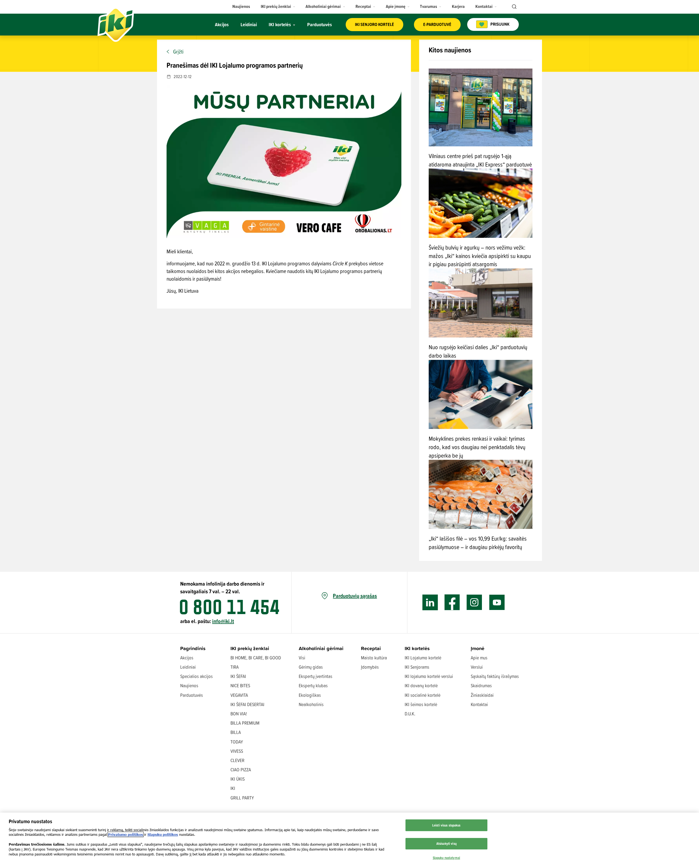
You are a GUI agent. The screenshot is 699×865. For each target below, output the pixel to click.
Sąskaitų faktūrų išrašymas (495, 676)
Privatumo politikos (125, 834)
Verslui (477, 666)
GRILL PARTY (242, 797)
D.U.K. (410, 713)
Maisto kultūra (374, 657)
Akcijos (186, 657)
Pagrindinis (193, 648)
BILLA (235, 732)
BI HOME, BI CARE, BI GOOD (255, 657)
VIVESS (236, 751)
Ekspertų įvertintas (315, 676)
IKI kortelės (417, 648)
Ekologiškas (310, 695)
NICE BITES (240, 685)
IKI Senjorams (417, 666)
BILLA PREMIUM (244, 722)
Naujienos (189, 685)
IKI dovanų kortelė (421, 685)
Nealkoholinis (311, 704)
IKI (232, 788)
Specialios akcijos (196, 676)
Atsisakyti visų (446, 843)
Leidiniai (188, 666)
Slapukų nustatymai (446, 857)
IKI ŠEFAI (238, 676)
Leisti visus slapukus (446, 825)
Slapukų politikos (162, 834)
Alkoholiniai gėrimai (321, 648)
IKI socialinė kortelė (422, 695)
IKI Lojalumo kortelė (423, 657)
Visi (302, 657)
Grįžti (178, 51)
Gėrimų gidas (311, 666)
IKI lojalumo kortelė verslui (429, 676)
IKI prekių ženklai (249, 648)
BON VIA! (238, 713)
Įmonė (477, 648)
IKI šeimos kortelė (421, 704)
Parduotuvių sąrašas (355, 595)
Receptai (371, 648)
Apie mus (479, 657)
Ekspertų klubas (313, 685)
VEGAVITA (239, 695)
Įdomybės (370, 666)
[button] (278, 6)
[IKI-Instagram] (474, 602)
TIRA (234, 666)
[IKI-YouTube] (497, 602)
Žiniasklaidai (482, 695)
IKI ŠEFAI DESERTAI (247, 704)
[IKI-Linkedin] (430, 602)
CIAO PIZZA (240, 769)
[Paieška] (513, 7)
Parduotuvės (191, 695)
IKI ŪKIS (237, 778)
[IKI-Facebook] (452, 602)
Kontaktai (479, 704)
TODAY (236, 741)
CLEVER (237, 760)
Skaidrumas (481, 685)
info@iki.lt (223, 621)
